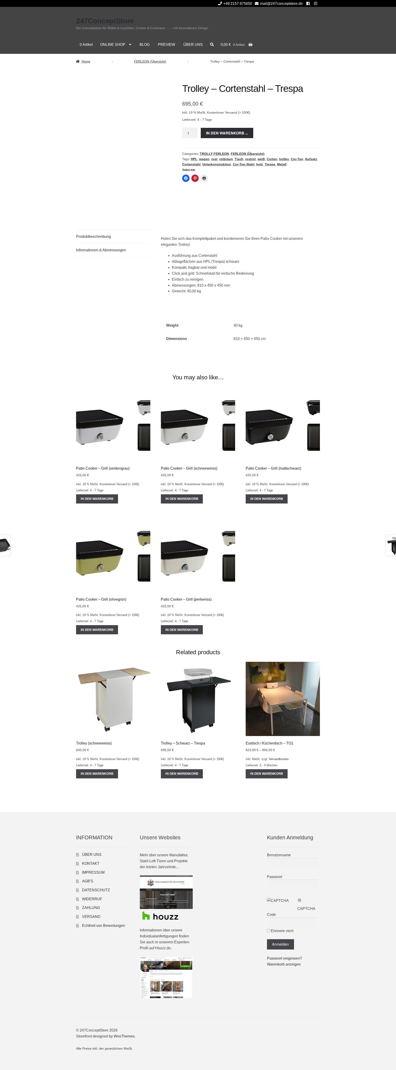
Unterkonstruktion (216, 164)
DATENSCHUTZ (96, 890)
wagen (204, 159)
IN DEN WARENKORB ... (227, 133)
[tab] (113, 237)
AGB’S (87, 881)
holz (259, 164)
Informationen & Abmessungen (101, 250)
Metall (281, 164)
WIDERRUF (92, 899)
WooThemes (124, 1036)
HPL (194, 159)
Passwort (274, 877)
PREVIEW (166, 45)
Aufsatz (311, 159)
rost (214, 159)
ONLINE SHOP (112, 45)
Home (86, 61)
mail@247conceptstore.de (281, 3)
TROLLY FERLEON (214, 154)
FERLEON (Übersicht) (150, 61)
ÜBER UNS (193, 45)
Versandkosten (279, 759)
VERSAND (91, 917)
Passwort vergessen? (284, 958)
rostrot (250, 159)
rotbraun (226, 159)
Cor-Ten (297, 159)
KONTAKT (90, 863)
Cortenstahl (191, 164)
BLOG (145, 45)
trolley (284, 159)
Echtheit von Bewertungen (103, 926)
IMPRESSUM (93, 872)
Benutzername (279, 855)
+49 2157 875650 (237, 3)
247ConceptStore (105, 21)
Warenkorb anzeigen (284, 964)
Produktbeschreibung (93, 236)
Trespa (270, 164)
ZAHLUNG (91, 908)
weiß (261, 159)
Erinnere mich (282, 931)
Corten (272, 159)
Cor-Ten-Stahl (243, 164)
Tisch (239, 159)
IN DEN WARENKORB (97, 499)
